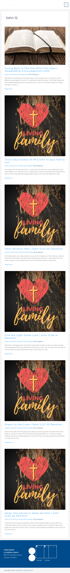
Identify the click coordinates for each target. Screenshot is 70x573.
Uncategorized (23, 74)
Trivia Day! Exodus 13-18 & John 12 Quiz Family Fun (35, 161)
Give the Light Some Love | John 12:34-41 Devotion (31, 336)
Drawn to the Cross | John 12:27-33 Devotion (33, 424)
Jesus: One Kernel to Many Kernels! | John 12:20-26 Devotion (32, 514)
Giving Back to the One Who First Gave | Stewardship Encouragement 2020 (31, 69)
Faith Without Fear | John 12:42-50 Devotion (34, 248)
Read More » (9, 89)
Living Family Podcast (25, 166)
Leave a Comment (11, 74)
